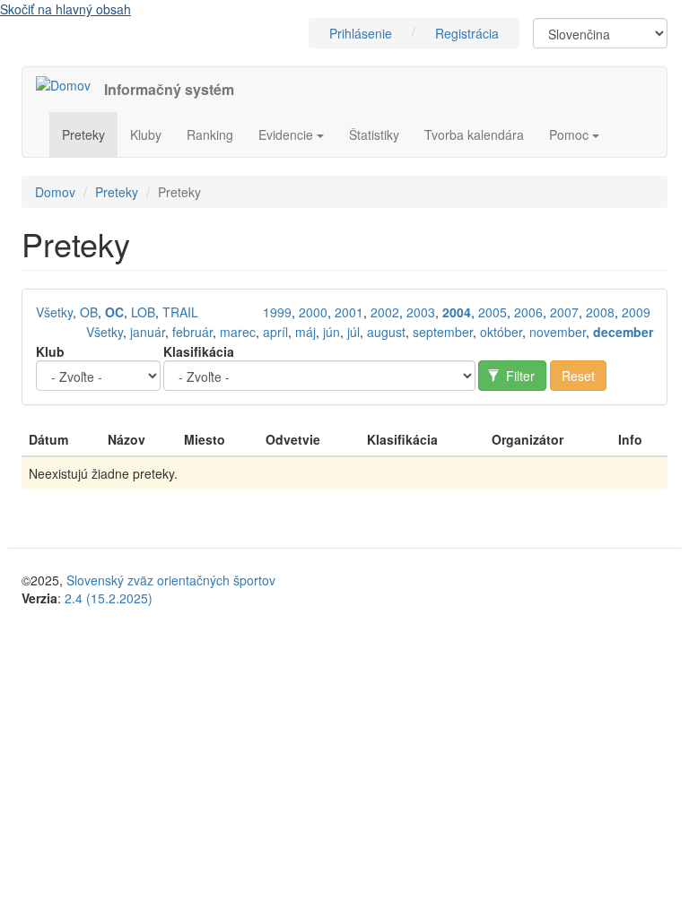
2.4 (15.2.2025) (109, 598)
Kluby (145, 134)
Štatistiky (374, 134)
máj (305, 332)
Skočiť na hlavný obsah (65, 9)
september (443, 332)
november (557, 332)
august (386, 332)
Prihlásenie (360, 33)
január (147, 332)
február (192, 332)
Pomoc (570, 134)
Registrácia (467, 33)
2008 (600, 312)
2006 (528, 312)
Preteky (83, 134)
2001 (349, 312)
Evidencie (287, 134)
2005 (492, 312)
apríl (275, 332)
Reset (578, 376)
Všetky (54, 312)
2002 (385, 312)
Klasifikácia (198, 351)
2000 (313, 312)
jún (331, 332)
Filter (518, 376)
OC (114, 312)
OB (89, 312)
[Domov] (70, 84)
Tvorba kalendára (474, 134)
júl (353, 332)
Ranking (210, 134)
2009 (636, 312)
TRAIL (180, 312)
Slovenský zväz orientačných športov (170, 580)
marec (238, 332)
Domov (55, 192)
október (501, 332)
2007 (564, 312)
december (623, 332)
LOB (143, 312)
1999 (277, 312)
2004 (456, 312)
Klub (50, 351)
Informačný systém (169, 89)
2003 (420, 312)
